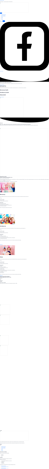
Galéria (2, 449)
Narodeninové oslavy (3, 14)
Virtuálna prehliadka (3, 15)
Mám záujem (1, 213)
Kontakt (2, 19)
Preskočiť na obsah (2, 0)
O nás (1, 18)
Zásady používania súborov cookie (4, 466)
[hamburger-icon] (1, 13)
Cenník (2, 17)
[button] (24, 445)
